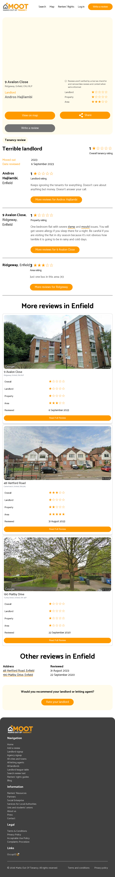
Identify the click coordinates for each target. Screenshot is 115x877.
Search (42, 7)
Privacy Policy (14, 835)
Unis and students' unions (20, 808)
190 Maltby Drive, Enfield (18, 674)
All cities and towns (17, 759)
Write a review (100, 7)
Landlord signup (15, 752)
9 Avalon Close (14, 215)
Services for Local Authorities (21, 804)
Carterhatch (8, 486)
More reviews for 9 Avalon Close (55, 249)
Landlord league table (18, 770)
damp (71, 226)
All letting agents (15, 763)
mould (85, 226)
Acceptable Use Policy (18, 838)
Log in (81, 7)
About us (11, 811)
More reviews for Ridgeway (51, 287)
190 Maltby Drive (14, 594)
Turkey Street (9, 597)
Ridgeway (10, 86)
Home (10, 745)
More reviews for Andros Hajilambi (56, 199)
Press (10, 815)
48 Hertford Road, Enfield (18, 670)
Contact (11, 818)
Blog (9, 781)
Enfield (19, 86)
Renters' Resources (17, 793)
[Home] (15, 6)
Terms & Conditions (17, 831)
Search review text (16, 773)
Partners (11, 797)
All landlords (13, 766)
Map (52, 7)
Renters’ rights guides (18, 777)
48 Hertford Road (15, 483)
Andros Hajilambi (18, 97)
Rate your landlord (57, 702)
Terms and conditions (79, 868)
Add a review (13, 748)
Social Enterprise (15, 800)
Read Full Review (57, 418)
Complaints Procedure (18, 842)
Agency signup (14, 755)
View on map (30, 115)
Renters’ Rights (66, 7)
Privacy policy (101, 868)
